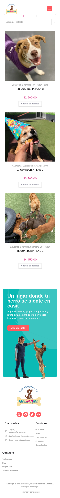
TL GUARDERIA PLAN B (30, 251)
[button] (49, 9)
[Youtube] (38, 414)
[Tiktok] (32, 414)
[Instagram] (19, 414)
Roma (45, 85)
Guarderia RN (28, 85)
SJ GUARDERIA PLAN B (30, 169)
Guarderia (16, 85)
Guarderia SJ (28, 166)
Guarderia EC (36, 247)
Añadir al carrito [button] (30, 104)
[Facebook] (25, 414)
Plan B (39, 85)
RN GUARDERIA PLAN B (30, 89)
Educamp (14, 247)
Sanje (45, 166)
